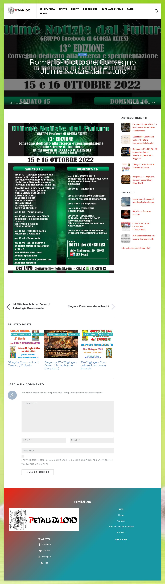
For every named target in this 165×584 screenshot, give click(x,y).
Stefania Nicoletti (22, 103)
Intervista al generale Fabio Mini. (135, 248)
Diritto (63, 9)
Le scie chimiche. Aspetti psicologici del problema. (143, 200)
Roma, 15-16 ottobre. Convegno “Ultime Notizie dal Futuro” (82, 66)
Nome (27, 440)
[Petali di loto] (19, 12)
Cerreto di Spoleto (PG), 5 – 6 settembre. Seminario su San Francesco (145, 127)
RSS (46, 563)
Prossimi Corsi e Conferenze (121, 526)
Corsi (14, 334)
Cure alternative (112, 9)
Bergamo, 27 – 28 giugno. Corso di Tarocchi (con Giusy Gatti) (60, 365)
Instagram (46, 556)
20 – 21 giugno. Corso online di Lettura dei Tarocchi (94, 365)
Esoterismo (90, 9)
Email (75, 440)
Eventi (44, 13)
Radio (130, 9)
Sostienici (121, 532)
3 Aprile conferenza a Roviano (142, 212)
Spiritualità (47, 9)
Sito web (28, 450)
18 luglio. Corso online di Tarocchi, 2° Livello (23, 364)
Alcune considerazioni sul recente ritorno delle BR (144, 237)
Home (121, 515)
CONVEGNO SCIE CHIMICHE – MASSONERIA (141, 226)
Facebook (46, 544)
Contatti (121, 521)
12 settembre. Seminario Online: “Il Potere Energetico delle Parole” (143, 139)
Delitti (75, 9)
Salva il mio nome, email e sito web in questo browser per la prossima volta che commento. (67, 462)
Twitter (46, 550)
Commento (31, 403)
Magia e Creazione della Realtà (88, 306)
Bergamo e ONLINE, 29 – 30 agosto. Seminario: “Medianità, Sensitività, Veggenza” (145, 154)
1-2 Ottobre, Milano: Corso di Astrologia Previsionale (31, 306)
